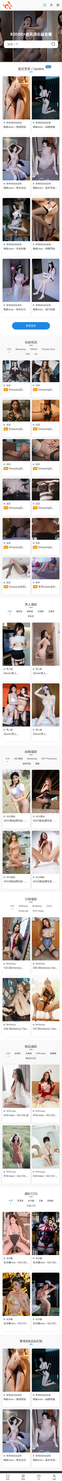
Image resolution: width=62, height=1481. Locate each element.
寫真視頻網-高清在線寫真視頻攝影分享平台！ (8, 5)
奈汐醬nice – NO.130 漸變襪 (15, 1262)
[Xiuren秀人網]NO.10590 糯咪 (14, 673)
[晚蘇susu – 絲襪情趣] (45, 97)
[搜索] (44, 5)
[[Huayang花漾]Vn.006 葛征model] (45, 450)
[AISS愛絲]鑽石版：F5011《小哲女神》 (43, 820)
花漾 (8, 385)
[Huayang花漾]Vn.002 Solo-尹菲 (44, 547)
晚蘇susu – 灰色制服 (15, 248)
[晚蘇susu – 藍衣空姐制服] (45, 158)
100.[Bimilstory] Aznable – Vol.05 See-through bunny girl (16, 968)
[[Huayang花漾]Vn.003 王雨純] (16, 529)
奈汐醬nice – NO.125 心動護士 (44, 1323)
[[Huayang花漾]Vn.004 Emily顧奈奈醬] (45, 489)
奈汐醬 (31, 1200)
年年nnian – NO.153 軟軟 (45, 1176)
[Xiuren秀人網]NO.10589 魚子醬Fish (44, 673)
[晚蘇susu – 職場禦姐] (16, 97)
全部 (9, 349)
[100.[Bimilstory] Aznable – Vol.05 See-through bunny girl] (16, 938)
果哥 (38, 582)
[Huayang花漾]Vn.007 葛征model (15, 468)
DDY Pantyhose (49, 758)
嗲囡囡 (30, 611)
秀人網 (9, 669)
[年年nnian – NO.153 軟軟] (45, 1147)
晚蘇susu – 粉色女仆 (15, 309)
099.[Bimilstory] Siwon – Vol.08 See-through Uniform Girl (45, 968)
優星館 (19, 611)
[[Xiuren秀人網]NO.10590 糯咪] (16, 644)
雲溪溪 (20, 1200)
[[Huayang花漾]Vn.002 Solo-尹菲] (45, 529)
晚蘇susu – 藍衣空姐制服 (45, 188)
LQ (35, 354)
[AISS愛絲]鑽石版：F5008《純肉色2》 (43, 881)
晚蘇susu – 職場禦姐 (15, 126)
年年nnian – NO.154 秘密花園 (16, 1176)
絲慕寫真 (27, 763)
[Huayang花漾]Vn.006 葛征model (45, 468)
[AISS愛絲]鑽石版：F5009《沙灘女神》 (15, 881)
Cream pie (23, 910)
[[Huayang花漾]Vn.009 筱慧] (16, 411)
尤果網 (28, 1053)
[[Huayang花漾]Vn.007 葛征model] (16, 450)
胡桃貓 (50, 1200)
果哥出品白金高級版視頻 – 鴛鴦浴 (45, 586)
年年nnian (40, 1053)
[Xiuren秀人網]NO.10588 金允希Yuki (15, 734)
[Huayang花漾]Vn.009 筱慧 (13, 429)
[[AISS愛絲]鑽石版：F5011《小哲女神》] (45, 791)
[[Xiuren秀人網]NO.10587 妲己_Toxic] (45, 705)
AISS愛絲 (18, 758)
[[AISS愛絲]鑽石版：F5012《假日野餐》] (16, 791)
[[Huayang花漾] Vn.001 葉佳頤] (16, 568)
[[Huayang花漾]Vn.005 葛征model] (16, 489)
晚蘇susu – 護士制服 (44, 309)
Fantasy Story (48, 349)
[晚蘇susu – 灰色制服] (16, 219)
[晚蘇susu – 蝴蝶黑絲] (45, 219)
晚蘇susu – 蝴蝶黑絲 (44, 248)
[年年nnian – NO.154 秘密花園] (16, 1147)
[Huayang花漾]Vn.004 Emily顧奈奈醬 (45, 508)
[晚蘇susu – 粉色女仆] (16, 280)
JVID (27, 354)
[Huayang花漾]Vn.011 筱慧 (13, 389)
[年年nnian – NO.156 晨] (16, 1086)
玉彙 (41, 1200)
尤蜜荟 (51, 611)
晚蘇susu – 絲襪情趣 (44, 126)
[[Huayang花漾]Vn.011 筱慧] (16, 371)
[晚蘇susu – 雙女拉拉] (16, 158)
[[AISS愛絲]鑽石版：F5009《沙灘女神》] (16, 852)
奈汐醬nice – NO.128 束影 (44, 1262)
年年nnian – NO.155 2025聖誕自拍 (44, 1115)
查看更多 (31, 325)
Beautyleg (20, 349)
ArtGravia (23, 906)
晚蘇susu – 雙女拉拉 (15, 187)
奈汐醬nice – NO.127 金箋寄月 (15, 1323)
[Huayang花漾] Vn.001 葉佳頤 (15, 586)
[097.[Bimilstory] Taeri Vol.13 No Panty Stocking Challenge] (45, 999)
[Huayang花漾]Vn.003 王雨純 (13, 547)
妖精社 (18, 1053)
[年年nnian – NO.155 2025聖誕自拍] (45, 1086)
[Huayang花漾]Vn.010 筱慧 (42, 389)
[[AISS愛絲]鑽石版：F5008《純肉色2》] (45, 852)
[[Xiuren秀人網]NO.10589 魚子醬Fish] (45, 644)
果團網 (53, 1053)
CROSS (33, 349)
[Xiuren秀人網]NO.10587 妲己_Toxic (43, 734)
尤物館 (41, 611)
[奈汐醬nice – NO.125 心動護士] (45, 1294)
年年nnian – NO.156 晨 (16, 1115)
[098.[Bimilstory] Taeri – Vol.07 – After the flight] (16, 999)
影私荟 (31, 616)
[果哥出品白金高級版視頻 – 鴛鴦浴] (45, 568)
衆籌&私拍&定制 (14, 122)
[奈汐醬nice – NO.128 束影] (45, 1233)
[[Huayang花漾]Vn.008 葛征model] (45, 411)
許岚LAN (31, 1205)
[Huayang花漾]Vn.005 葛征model (16, 508)
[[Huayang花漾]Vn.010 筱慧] (45, 371)
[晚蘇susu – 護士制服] (45, 280)
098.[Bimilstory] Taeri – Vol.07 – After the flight (16, 1028)
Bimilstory (37, 906)
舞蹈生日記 (31, 1058)
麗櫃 (37, 763)
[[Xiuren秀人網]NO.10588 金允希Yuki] (16, 705)
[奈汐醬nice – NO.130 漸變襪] (16, 1233)
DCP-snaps (38, 910)
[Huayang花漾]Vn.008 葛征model (45, 429)
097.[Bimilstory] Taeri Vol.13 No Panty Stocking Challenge (44, 1028)
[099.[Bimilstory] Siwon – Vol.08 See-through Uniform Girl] (45, 938)
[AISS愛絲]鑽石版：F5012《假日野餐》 (14, 820)
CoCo (49, 906)
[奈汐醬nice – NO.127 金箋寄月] (16, 1294)
